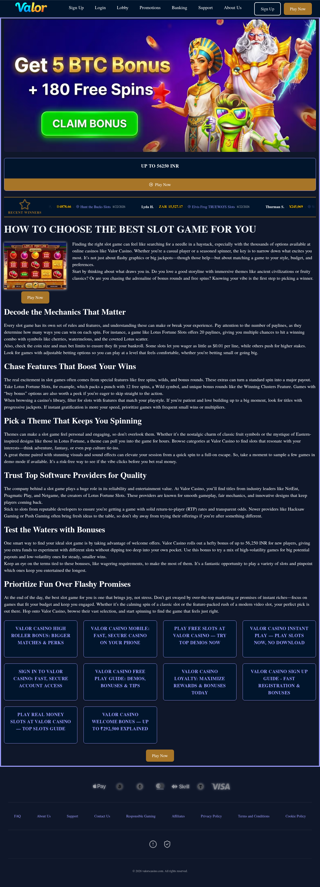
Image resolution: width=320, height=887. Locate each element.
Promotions (150, 7)
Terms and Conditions (253, 816)
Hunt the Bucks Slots (84, 206)
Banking (179, 7)
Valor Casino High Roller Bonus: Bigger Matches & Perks (40, 635)
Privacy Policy (211, 816)
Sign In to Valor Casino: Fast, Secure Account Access (40, 678)
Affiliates (178, 816)
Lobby (123, 7)
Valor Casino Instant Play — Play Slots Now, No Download (279, 635)
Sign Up (76, 7)
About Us (233, 7)
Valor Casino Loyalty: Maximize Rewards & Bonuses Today (200, 682)
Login (100, 7)
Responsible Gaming (141, 816)
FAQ (17, 816)
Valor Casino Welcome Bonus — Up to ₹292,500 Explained (120, 721)
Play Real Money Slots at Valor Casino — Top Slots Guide (40, 721)
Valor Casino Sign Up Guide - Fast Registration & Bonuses (279, 682)
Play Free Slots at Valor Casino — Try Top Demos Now (199, 635)
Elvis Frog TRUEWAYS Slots (201, 206)
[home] (33, 13)
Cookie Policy (296, 816)
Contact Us (102, 816)
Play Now (298, 8)
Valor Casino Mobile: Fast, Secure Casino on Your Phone (120, 635)
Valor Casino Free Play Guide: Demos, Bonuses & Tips (120, 678)
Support (205, 7)
